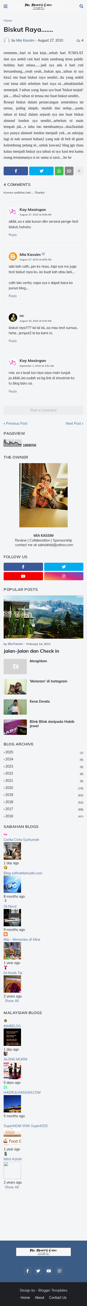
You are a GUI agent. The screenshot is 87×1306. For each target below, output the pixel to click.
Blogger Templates (52, 1290)
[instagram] (64, 576)
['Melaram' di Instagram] (15, 686)
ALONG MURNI (15, 1059)
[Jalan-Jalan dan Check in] (43, 617)
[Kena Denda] (15, 707)
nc (22, 315)
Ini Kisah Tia (13, 973)
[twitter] (64, 567)
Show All (12, 1001)
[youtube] (23, 576)
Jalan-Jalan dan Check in (31, 651)
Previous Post (16, 423)
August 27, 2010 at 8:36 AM (35, 214)
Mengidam (38, 661)
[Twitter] (41, 171)
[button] (5, 6)
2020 (44, 788)
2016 (44, 816)
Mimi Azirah (13, 1159)
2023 (44, 766)
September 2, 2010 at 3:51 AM (37, 365)
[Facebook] (16, 171)
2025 (44, 752)
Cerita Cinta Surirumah (21, 840)
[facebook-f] (23, 567)
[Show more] (79, 171)
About (39, 1297)
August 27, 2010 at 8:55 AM (35, 259)
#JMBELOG (12, 1026)
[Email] (69, 171)
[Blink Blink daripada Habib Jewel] (15, 727)
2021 (44, 780)
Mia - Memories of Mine (22, 939)
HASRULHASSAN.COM (22, 1092)
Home (8, 20)
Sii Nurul (10, 906)
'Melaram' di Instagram (48, 681)
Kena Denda (40, 701)
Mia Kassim (30, 254)
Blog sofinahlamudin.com (23, 873)
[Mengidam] (15, 666)
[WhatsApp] (59, 171)
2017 (44, 809)
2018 (44, 802)
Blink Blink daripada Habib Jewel (52, 723)
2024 (44, 759)
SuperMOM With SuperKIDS (26, 1126)
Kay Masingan (33, 209)
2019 (44, 795)
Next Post (73, 423)
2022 (44, 773)
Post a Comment (43, 410)
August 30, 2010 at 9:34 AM (35, 320)
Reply (13, 235)
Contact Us (57, 1297)
